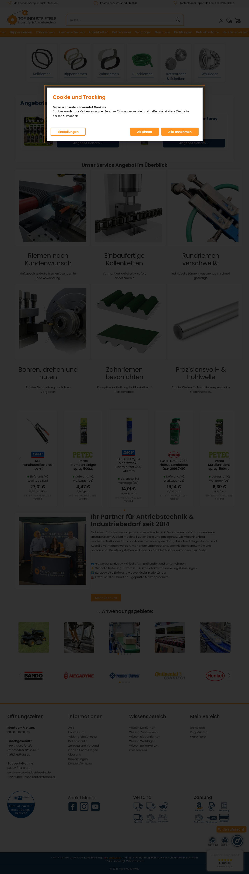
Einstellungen (68, 132)
